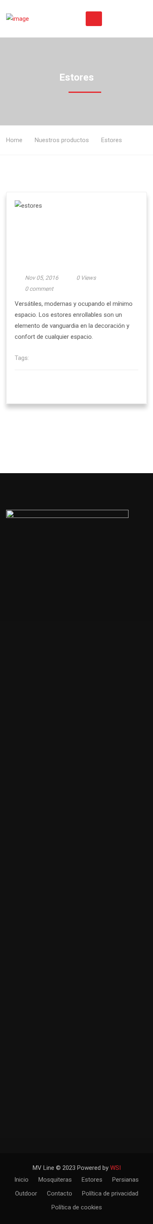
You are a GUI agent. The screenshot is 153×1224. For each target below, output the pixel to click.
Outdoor (26, 1193)
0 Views (86, 277)
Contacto (59, 1193)
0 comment (39, 288)
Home (14, 140)
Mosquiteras (55, 1179)
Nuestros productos (62, 140)
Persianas (125, 1179)
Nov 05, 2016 (41, 277)
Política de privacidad (110, 1193)
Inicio (21, 1179)
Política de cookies (76, 1207)
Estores (92, 1179)
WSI (115, 1167)
